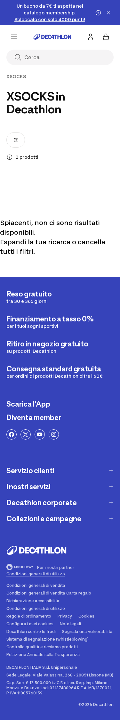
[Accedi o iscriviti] (90, 36)
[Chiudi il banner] (108, 13)
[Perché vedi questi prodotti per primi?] (9, 157)
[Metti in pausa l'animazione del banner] (98, 13)
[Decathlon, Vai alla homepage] (52, 37)
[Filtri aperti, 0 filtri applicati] (15, 140)
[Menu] (14, 36)
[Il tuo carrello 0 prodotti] (106, 36)
